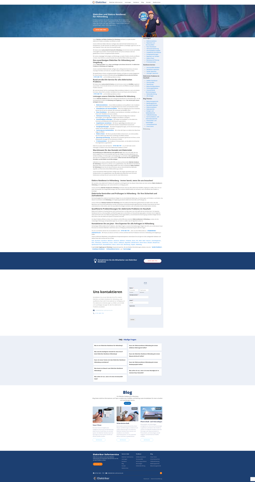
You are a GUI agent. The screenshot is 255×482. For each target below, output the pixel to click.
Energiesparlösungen (152, 54)
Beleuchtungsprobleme (153, 86)
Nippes (133, 244)
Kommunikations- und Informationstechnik (152, 117)
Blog (142, 2)
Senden (132, 319)
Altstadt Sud (156, 242)
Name (131, 288)
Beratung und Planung (152, 60)
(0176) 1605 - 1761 (100, 473)
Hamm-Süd (120, 244)
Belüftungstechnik (151, 103)
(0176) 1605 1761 (97, 464)
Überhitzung (149, 84)
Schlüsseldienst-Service (112, 249)
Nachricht (132, 306)
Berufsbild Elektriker (152, 105)
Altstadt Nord (135, 242)
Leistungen (128, 2)
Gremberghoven (156, 240)
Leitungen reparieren (152, 73)
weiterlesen (99, 440)
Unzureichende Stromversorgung (151, 91)
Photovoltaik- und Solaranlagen (151, 121)
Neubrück (116, 240)
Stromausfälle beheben (153, 67)
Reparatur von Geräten (152, 56)
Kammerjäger (127, 249)
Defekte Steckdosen (151, 80)
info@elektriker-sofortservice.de (103, 310)
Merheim (110, 240)
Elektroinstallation (102, 105)
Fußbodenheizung (151, 115)
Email (131, 300)
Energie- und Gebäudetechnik (150, 112)
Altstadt (149, 242)
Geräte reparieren (151, 71)
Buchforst (104, 240)
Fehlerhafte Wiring (151, 94)
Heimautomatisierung (152, 48)
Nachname (142, 292)
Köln (93, 242)
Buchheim (98, 240)
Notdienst (136, 2)
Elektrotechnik (150, 109)
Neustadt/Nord (107, 244)
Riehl (140, 240)
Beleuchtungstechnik (152, 101)
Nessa (114, 244)
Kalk (93, 240)
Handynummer (133, 295)
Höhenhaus (98, 242)
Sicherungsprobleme (152, 88)
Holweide (128, 240)
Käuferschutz (156, 2)
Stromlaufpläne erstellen (153, 50)
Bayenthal (128, 242)
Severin (116, 242)
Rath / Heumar (147, 240)
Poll (137, 240)
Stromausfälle (150, 82)
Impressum (146, 478)
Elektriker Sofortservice (115, 2)
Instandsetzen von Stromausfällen (106, 108)
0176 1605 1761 (99, 313)
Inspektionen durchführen (153, 52)
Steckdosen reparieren (152, 69)
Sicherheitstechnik (151, 124)
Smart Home (150, 126)
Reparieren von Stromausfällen (150, 44)
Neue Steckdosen (151, 47)
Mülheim (122, 240)
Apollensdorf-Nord (97, 244)
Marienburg (127, 244)
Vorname (131, 292)
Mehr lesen (127, 403)
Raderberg (139, 244)
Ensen (111, 242)
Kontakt (148, 2)
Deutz (133, 240)
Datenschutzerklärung (156, 478)
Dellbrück (121, 242)
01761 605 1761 (101, 29)
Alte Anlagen (149, 96)
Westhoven (105, 242)
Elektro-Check (150, 58)
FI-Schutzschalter (151, 62)
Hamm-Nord (143, 242)
